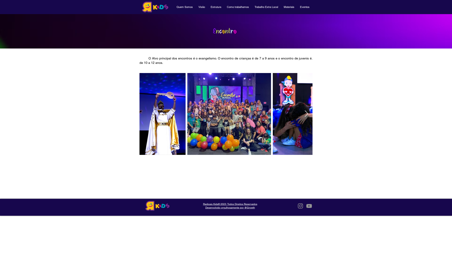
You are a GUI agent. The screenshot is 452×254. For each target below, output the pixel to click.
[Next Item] (306, 113)
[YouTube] (309, 205)
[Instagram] (300, 205)
